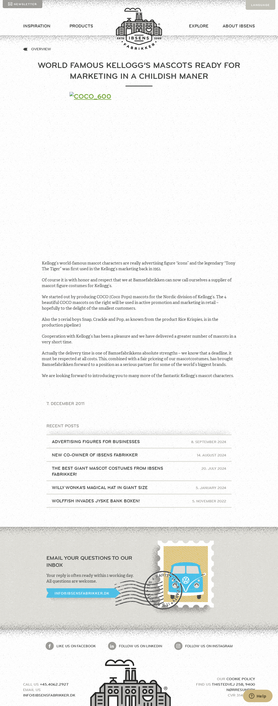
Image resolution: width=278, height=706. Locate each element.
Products (81, 26)
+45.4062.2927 (54, 684)
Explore (198, 26)
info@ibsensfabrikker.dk (82, 593)
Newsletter (25, 4)
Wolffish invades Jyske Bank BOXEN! (139, 501)
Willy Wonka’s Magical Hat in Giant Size (139, 487)
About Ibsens (239, 26)
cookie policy (240, 678)
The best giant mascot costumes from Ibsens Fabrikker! (139, 471)
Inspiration (36, 26)
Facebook (76, 645)
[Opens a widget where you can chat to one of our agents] (258, 696)
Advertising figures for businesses (139, 441)
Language (260, 5)
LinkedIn (140, 645)
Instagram (209, 645)
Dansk (257, 15)
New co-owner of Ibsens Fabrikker (139, 455)
